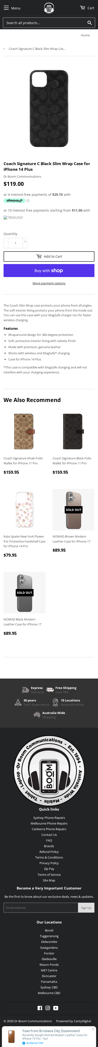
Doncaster (49, 976)
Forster (49, 953)
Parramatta (49, 981)
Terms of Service (49, 874)
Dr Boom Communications (33, 1021)
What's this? (15, 217)
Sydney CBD (49, 987)
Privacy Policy (49, 863)
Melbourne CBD (49, 993)
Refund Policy (49, 852)
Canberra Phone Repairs (49, 829)
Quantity (10, 233)
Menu (15, 8)
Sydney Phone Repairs (49, 818)
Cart (90, 8)
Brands (49, 846)
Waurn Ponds (49, 964)
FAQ (49, 840)
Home (85, 35)
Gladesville (49, 959)
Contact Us (49, 835)
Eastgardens (49, 947)
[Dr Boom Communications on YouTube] (55, 1009)
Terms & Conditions (49, 857)
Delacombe (49, 942)
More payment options (49, 283)
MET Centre (49, 970)
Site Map (49, 880)
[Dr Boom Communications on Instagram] (47, 1009)
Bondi (49, 930)
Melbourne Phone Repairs (49, 823)
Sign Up (86, 908)
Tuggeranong (49, 936)
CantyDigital (82, 1021)
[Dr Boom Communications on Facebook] (39, 1009)
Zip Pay (49, 869)
